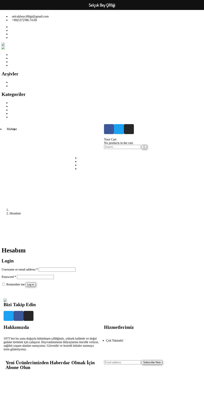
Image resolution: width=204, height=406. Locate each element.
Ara (140, 169)
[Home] (9, 300)
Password (9, 276)
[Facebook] (109, 129)
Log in (30, 284)
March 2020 (17, 86)
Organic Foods (19, 110)
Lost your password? (15, 291)
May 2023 (16, 82)
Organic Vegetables (22, 113)
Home (13, 209)
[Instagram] (129, 129)
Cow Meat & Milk (21, 102)
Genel (13, 106)
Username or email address (20, 269)
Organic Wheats (20, 117)
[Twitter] (119, 129)
